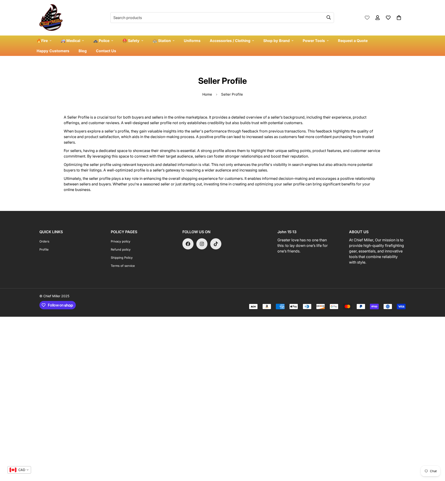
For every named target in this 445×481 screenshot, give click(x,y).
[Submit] (328, 17)
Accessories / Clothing (230, 40)
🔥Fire (42, 40)
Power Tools (314, 40)
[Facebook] (188, 243)
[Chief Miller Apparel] (51, 18)
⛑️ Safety (131, 40)
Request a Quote (353, 40)
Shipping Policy (122, 257)
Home (207, 94)
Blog (83, 50)
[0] (399, 17)
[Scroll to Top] (436, 455)
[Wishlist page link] (367, 17)
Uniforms (192, 40)
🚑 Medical (70, 40)
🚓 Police (101, 40)
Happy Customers (53, 50)
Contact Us (106, 50)
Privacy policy (120, 241)
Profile (44, 249)
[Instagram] (201, 243)
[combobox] (19, 470)
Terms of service (123, 266)
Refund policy (120, 249)
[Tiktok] (215, 243)
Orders (44, 241)
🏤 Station (162, 40)
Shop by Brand (276, 40)
